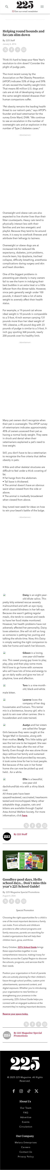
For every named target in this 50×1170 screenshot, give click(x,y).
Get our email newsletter (26, 11)
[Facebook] (11, 49)
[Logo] (25, 4)
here (24, 815)
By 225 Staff (20, 834)
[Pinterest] (17, 49)
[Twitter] (5, 49)
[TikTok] (29, 1091)
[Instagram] (21, 1091)
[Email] (23, 49)
